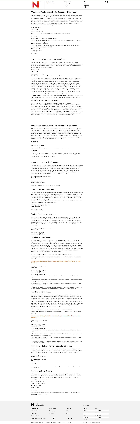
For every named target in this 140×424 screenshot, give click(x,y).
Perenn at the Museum (53, 411)
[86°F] (36, 8)
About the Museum (52, 408)
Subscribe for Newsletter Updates (39, 418)
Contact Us (68, 413)
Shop (50, 410)
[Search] (105, 2)
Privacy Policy (92, 422)
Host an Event (51, 413)
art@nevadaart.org (35, 415)
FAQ (67, 410)
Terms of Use (85, 422)
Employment (68, 408)
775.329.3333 (34, 413)
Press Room (68, 411)
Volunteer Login (98, 422)
